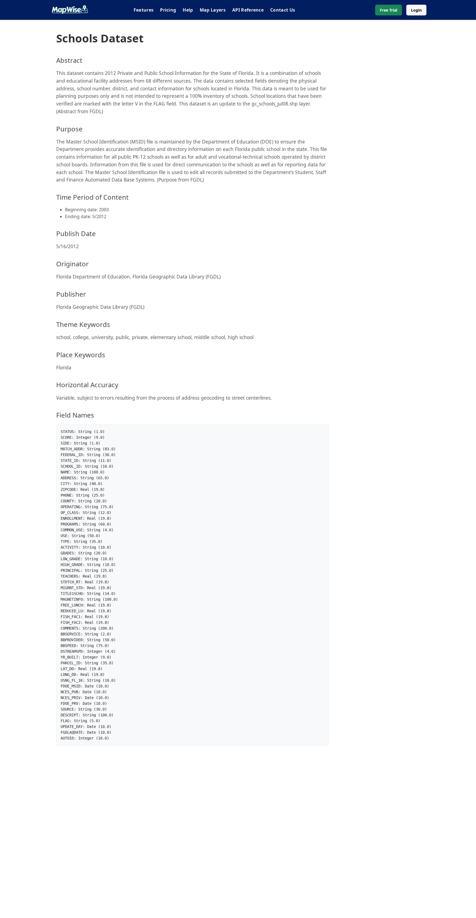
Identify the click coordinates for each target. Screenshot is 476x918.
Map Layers (213, 10)
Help (188, 10)
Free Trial (388, 10)
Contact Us (282, 10)
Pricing (168, 10)
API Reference (248, 10)
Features (144, 10)
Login (416, 10)
